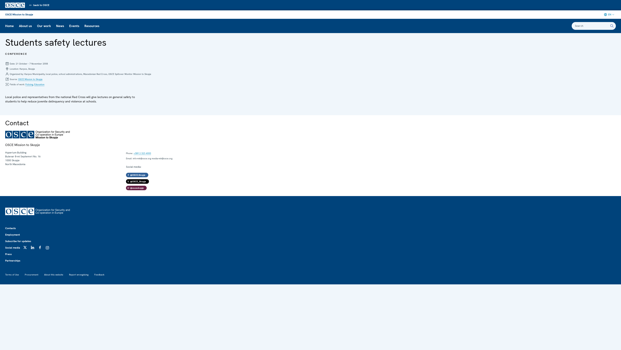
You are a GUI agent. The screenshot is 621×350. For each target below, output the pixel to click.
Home (9, 26)
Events (74, 26)
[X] (25, 247)
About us (25, 26)
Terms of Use (12, 274)
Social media (12, 247)
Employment (12, 234)
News (60, 26)
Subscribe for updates (18, 241)
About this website (53, 274)
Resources (91, 26)
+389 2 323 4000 (142, 153)
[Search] (612, 26)
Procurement (31, 274)
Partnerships (12, 260)
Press (8, 254)
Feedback (99, 274)
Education (39, 84)
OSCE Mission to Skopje (19, 14)
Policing (29, 84)
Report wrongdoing (78, 274)
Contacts (10, 228)
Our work (44, 26)
